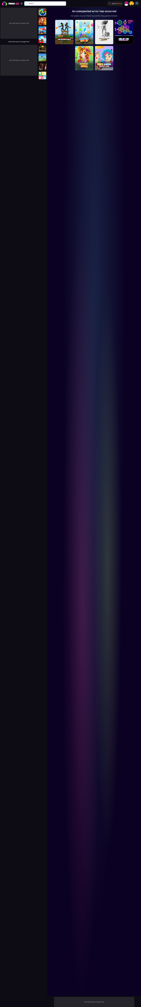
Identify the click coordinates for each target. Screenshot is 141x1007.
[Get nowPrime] (115, 3)
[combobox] (46, 3)
